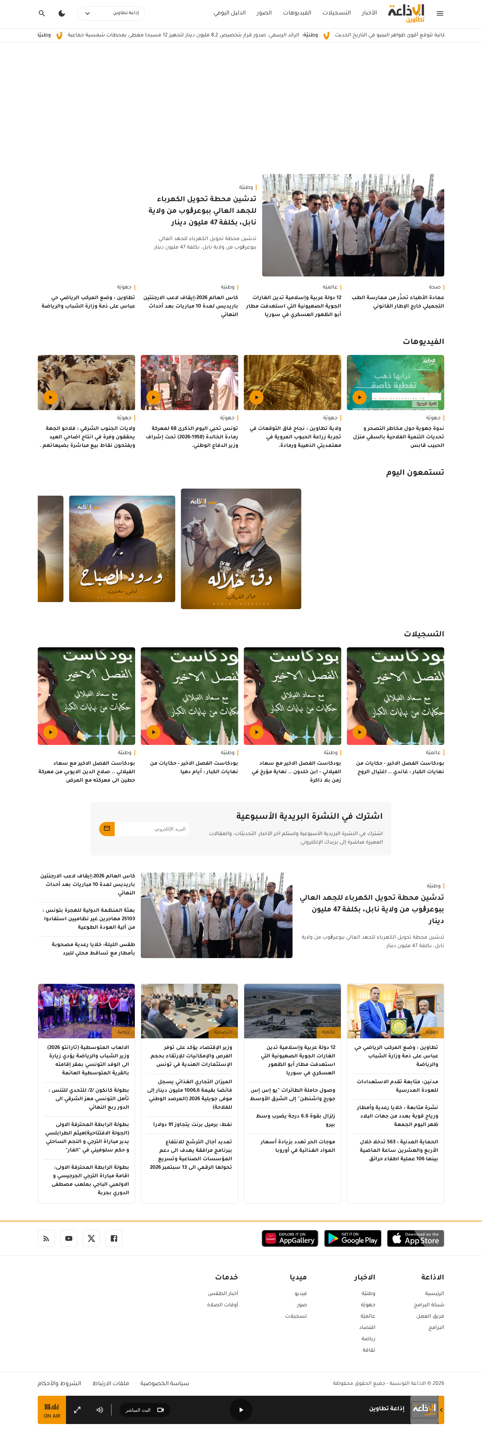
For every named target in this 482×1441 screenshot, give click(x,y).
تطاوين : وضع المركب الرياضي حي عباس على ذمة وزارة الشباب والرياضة (88, 303)
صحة (435, 288)
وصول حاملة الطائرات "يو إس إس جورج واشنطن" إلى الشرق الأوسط (292, 1095)
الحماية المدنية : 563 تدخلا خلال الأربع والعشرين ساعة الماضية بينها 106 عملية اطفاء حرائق (399, 1151)
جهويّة (124, 288)
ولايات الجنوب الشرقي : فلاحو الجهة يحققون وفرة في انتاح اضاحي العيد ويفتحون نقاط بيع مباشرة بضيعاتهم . (87, 437)
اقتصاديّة (223, 1032)
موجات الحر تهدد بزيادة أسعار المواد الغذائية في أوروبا (298, 1147)
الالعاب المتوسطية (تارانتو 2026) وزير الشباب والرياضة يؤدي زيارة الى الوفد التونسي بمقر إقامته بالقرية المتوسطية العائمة (88, 1061)
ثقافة (369, 1351)
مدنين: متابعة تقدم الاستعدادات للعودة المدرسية (397, 1087)
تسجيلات (296, 1317)
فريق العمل (430, 1317)
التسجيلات (337, 13)
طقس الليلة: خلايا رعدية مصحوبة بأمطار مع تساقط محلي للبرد (93, 950)
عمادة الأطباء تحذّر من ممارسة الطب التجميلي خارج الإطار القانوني (397, 303)
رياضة (123, 1032)
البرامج (436, 1328)
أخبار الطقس (223, 1294)
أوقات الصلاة (222, 1305)
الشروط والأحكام (59, 1384)
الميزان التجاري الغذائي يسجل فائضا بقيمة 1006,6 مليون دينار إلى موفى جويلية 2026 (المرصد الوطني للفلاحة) (189, 1095)
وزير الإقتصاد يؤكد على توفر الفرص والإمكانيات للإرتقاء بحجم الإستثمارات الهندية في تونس (191, 1056)
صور (302, 1305)
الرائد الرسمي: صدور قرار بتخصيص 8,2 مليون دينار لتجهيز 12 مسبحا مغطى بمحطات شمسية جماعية (232, 36)
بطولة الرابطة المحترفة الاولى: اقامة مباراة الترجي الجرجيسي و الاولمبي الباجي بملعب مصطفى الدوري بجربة (90, 1180)
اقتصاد (367, 1328)
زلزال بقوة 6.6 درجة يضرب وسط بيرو (295, 1121)
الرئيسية (434, 1294)
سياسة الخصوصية (164, 1384)
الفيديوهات (297, 13)
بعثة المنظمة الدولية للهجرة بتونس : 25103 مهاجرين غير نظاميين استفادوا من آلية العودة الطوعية (88, 919)
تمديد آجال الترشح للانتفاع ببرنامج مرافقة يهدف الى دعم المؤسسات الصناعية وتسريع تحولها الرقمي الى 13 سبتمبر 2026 (191, 1155)
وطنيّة (246, 188)
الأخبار (369, 13)
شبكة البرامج (429, 1305)
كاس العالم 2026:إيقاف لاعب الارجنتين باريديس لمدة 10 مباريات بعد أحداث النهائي (190, 307)
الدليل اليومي (229, 13)
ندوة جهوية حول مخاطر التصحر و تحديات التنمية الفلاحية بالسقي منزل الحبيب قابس (398, 437)
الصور (264, 13)
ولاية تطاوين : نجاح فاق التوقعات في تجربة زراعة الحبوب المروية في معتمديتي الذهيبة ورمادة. (295, 437)
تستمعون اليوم (415, 473)
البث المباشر (138, 1410)
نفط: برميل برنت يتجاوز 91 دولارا (192, 1125)
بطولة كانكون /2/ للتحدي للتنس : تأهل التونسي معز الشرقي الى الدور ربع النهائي (88, 1099)
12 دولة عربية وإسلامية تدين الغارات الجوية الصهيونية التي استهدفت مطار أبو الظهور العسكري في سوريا (293, 307)
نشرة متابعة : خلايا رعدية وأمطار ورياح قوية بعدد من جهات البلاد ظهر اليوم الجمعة (397, 1116)
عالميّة (330, 288)
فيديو (301, 1294)
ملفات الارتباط (110, 1384)
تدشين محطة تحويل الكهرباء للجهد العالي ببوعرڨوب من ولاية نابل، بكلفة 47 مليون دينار (203, 211)
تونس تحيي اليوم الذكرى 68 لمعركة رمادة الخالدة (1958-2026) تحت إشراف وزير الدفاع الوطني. (192, 437)
